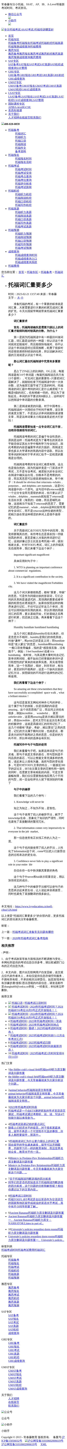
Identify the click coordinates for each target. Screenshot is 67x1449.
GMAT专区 (15, 82)
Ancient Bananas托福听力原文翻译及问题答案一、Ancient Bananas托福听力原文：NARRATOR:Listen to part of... (35, 1220)
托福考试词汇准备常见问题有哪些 (33, 931)
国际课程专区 (16, 103)
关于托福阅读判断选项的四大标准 (30, 1178)
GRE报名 (25, 75)
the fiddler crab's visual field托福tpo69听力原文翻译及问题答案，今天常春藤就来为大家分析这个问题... (36, 1080)
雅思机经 (46, 53)
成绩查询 (24, 46)
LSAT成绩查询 (22, 100)
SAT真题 (45, 64)
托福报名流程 (23, 162)
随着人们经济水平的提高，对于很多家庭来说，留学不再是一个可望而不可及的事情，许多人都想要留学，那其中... (35, 1131)
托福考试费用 (26, 1249)
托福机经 (46, 43)
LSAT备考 (14, 96)
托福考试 (35, 43)
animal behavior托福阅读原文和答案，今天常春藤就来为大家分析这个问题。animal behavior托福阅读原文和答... (36, 1097)
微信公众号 (15, 14)
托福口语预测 (23, 240)
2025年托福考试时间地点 (44, 1024)
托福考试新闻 (23, 187)
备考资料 (20, 151)
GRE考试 (36, 75)
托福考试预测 (23, 247)
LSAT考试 (39, 96)
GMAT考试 (41, 85)
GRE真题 (47, 75)
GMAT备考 (15, 85)
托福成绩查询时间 (26, 255)
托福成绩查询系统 (26, 262)
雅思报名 (24, 53)
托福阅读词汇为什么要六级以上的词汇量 (34, 1141)
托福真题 (57, 43)
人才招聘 (13, 117)
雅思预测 (13, 57)
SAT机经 (55, 64)
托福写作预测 (23, 244)
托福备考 (13, 43)
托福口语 (20, 140)
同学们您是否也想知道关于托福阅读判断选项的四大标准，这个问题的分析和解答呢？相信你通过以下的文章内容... (35, 1186)
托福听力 (20, 137)
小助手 (12, 20)
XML (44, 1444)
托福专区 (13, 39)
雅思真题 (57, 53)
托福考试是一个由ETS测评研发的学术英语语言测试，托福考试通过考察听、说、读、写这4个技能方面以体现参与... (36, 1114)
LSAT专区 (14, 93)
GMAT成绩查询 (31, 89)
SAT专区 (13, 60)
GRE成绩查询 (16, 78)
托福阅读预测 (23, 237)
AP (10, 107)
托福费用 (35, 46)
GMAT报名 (28, 85)
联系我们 (35, 117)
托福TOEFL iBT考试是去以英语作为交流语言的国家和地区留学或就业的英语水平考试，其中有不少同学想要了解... (35, 1203)
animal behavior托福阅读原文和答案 (31, 1090)
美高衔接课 (15, 110)
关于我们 (13, 114)
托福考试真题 (23, 226)
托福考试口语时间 (36, 1002)
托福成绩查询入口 (26, 258)
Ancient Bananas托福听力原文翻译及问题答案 (37, 1212)
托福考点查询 (23, 176)
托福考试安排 (23, 172)
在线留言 (24, 117)
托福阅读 (20, 144)
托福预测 (13, 46)
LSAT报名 (26, 96)
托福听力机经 (23, 194)
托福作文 (20, 147)
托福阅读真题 (23, 215)
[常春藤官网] (27, 29)
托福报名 (24, 43)
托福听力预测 (23, 233)
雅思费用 (35, 57)
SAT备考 (13, 64)
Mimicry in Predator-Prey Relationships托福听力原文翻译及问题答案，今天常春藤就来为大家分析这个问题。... (36, 1169)
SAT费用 (21, 68)
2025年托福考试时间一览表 (45, 1021)
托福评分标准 (23, 183)
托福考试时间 (23, 169)
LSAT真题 (51, 96)
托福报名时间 (23, 158)
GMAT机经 (15, 89)
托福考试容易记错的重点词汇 (27, 1124)
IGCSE (27, 107)
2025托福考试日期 (40, 1042)
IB (13, 107)
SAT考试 (34, 64)
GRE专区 (13, 71)
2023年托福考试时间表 (23, 1107)
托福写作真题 (23, 222)
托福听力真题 (23, 212)
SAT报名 (24, 64)
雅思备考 (13, 53)
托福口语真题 (23, 219)
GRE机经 (58, 75)
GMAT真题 (55, 85)
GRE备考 (13, 75)
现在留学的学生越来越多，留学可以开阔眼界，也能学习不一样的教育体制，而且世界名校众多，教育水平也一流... (35, 1148)
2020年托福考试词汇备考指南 (30, 938)
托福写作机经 (23, 205)
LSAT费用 (37, 100)
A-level (19, 107)
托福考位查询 (23, 180)
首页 (11, 35)
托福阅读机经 (23, 197)
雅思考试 (35, 53)
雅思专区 (13, 50)
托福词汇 (20, 133)
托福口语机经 (23, 201)
